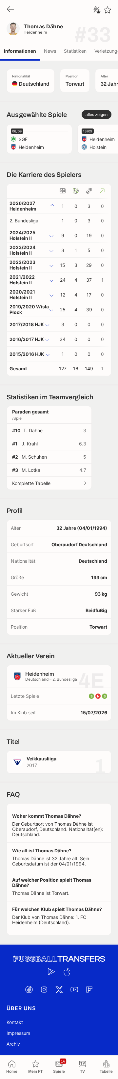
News (50, 51)
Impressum (18, 1033)
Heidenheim (35, 32)
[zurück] (10, 9)
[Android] (51, 972)
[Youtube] (74, 989)
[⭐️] (107, 10)
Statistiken (75, 51)
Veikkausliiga (41, 758)
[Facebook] (29, 989)
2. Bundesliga (24, 220)
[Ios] (66, 972)
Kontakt (15, 1022)
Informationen (20, 51)
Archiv (13, 1044)
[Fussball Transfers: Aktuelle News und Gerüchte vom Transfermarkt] (59, 959)
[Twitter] (59, 989)
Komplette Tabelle (31, 483)
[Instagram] (44, 989)
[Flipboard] (89, 989)
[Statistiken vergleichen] (97, 10)
